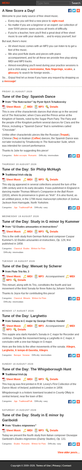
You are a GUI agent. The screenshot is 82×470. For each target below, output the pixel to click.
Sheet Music (13, 107)
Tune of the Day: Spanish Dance (28, 96)
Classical (18, 248)
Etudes (26, 248)
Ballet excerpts (20, 155)
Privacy (57, 465)
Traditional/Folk (25, 207)
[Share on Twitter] (74, 10)
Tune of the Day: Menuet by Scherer (32, 266)
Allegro (70, 346)
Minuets (26, 298)
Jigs (15, 207)
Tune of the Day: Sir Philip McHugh (31, 169)
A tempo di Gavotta (26, 350)
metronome (37, 69)
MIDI (29, 107)
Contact (66, 465)
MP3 (41, 107)
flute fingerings (54, 69)
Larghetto (8, 350)
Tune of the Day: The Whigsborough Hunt (36, 369)
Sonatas (26, 355)
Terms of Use (43, 465)
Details (54, 107)
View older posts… (69, 452)
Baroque (17, 355)
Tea (15, 138)
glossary (13, 72)
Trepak (64, 134)
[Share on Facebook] (69, 10)
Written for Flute (38, 248)
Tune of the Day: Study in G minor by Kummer (40, 221)
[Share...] (78, 10)
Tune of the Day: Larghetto (24, 316)
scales (68, 69)
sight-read (58, 21)
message (9, 81)
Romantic (32, 155)
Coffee (36, 138)
